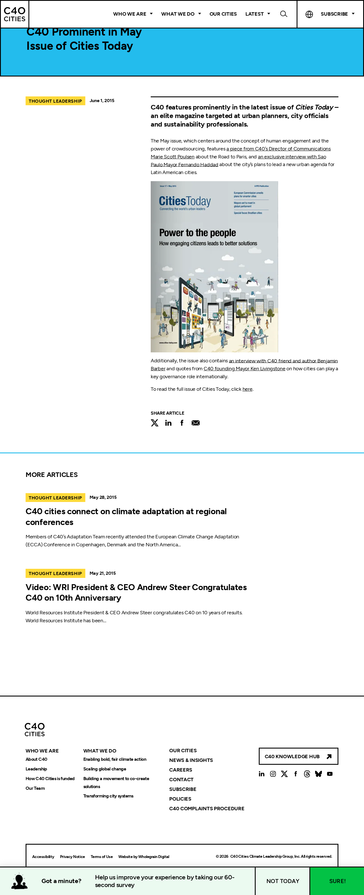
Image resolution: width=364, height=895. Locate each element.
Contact (181, 779)
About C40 (36, 759)
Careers (180, 770)
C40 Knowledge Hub (292, 756)
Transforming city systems (108, 796)
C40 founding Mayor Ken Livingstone (245, 368)
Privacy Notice (72, 856)
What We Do (177, 14)
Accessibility (43, 856)
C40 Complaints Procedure (207, 808)
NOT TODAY (282, 881)
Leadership (36, 769)
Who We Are (129, 14)
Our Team (35, 788)
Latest (254, 14)
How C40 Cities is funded (50, 778)
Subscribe (183, 789)
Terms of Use (102, 856)
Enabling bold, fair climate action (114, 759)
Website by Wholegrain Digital (143, 856)
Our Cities (223, 14)
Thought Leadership (55, 101)
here (248, 389)
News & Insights (191, 760)
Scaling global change (104, 769)
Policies (180, 799)
